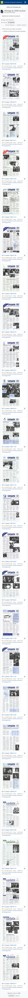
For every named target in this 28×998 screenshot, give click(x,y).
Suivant (17, 995)
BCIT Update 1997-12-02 (9, 715)
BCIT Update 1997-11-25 (9, 676)
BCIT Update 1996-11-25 (9, 485)
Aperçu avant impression (8, 20)
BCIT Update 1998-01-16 (9, 753)
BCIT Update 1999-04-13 (9, 983)
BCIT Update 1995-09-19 (9, 102)
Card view (5, 22)
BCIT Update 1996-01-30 (9, 255)
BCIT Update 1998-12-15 (9, 868)
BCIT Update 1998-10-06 (9, 830)
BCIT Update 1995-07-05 (9, 64)
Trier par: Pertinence (10, 25)
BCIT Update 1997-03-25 (9, 561)
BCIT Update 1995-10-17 (9, 140)
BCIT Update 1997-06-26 (9, 600)
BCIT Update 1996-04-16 (9, 370)
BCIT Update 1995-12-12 (9, 217)
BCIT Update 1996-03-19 (9, 332)
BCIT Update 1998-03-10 (9, 791)
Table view (11, 22)
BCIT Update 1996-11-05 (9, 447)
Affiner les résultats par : (14, 7)
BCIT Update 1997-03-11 (9, 523)
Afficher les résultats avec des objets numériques (15, 31)
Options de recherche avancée (11, 16)
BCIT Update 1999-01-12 (9, 907)
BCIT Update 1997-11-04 (9, 638)
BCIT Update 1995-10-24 (9, 179)
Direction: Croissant (21, 25)
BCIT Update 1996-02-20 (9, 293)
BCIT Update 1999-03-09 (9, 945)
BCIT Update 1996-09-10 (9, 408)
